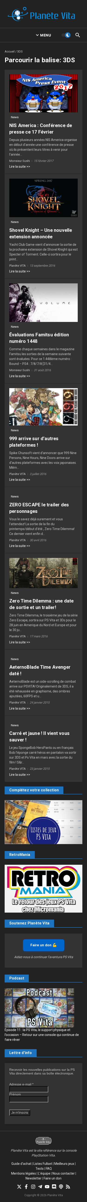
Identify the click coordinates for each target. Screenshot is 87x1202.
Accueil (10, 51)
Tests (39, 1168)
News (15, 117)
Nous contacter (63, 1173)
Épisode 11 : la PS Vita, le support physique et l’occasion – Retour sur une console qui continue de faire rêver (42, 1035)
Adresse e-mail (21, 1084)
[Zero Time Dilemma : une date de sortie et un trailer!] (43, 573)
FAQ (49, 1168)
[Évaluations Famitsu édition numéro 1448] (43, 302)
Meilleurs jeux (64, 1164)
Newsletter (34, 1178)
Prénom (15, 1094)
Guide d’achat (21, 1164)
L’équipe (44, 1173)
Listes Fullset (42, 1164)
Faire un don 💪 (43, 945)
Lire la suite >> (19, 166)
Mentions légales (23, 1173)
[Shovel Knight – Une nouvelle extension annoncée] (43, 198)
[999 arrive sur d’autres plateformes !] (43, 407)
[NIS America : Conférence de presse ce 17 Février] (43, 93)
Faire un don (52, 1178)
